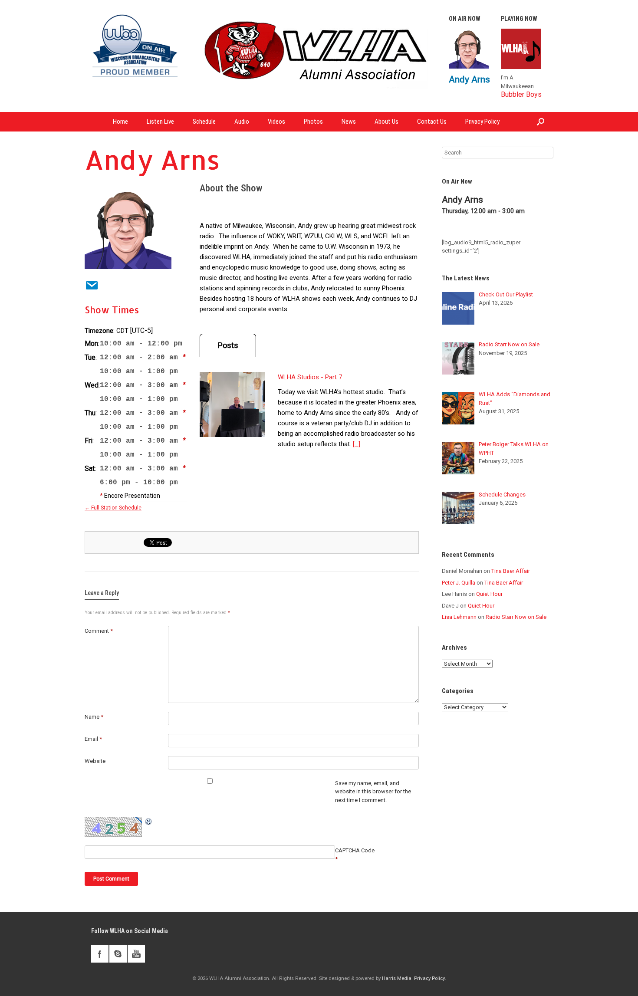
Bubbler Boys (521, 94)
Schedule (204, 121)
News (349, 121)
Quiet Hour (489, 594)
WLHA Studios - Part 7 (310, 377)
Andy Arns (469, 79)
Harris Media (396, 978)
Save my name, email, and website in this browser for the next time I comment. (373, 791)
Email (93, 739)
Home (120, 121)
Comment (99, 631)
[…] (356, 444)
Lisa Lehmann (459, 617)
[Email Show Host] (89, 284)
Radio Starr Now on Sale (516, 617)
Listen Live (160, 121)
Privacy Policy (482, 121)
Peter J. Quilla (458, 582)
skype (118, 954)
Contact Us (432, 121)
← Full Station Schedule (113, 508)
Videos (276, 121)
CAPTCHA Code (355, 850)
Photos (313, 121)
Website (95, 761)
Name (94, 716)
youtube (136, 954)
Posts (228, 345)
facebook (100, 954)
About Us (386, 121)
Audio (241, 121)
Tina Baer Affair (510, 571)
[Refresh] (149, 821)
